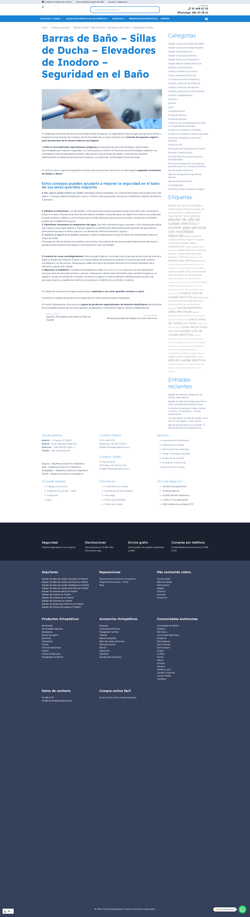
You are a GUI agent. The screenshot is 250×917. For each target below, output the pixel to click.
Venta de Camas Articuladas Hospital (186, 189)
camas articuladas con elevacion (182, 278)
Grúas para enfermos (109, 628)
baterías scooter (195, 257)
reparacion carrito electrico (186, 346)
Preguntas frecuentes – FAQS (61, 491)
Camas (45, 644)
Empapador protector (52, 657)
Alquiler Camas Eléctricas (180, 51)
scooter (200, 357)
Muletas (103, 635)
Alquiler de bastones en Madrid (57, 600)
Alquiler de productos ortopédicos (86, 18)
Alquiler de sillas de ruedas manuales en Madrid (65, 578)
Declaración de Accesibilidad (119, 491)
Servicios (117, 18)
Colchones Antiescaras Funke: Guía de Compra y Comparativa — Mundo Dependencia (186, 411)
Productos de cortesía (173, 458)
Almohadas (47, 625)
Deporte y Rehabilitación (180, 95)
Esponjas (103, 625)
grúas (171, 107)
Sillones (103, 647)
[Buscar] (157, 10)
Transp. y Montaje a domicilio (176, 453)
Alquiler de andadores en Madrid (57, 597)
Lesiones (161, 594)
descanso (173, 99)
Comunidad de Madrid (168, 625)
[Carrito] (206, 18)
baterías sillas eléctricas (182, 260)
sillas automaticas (188, 364)
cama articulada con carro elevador (185, 275)
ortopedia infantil (176, 111)
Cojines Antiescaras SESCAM (182, 75)
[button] (242, 909)
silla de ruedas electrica (187, 360)
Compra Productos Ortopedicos (184, 79)
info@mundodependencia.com (114, 447)
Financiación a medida (173, 444)
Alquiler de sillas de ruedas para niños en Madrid (65, 588)
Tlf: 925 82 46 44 (107, 462)
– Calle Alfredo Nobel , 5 (58, 447)
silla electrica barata (174, 364)
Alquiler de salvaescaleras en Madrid (59, 591)
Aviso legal (110, 495)
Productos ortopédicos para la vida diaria (188, 134)
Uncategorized (175, 185)
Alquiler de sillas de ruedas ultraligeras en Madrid (65, 585)
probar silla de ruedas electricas (185, 333)
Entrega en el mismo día (174, 462)
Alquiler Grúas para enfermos (182, 55)
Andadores (47, 632)
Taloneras (104, 654)
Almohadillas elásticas (52, 628)
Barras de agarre (50, 635)
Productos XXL (175, 144)
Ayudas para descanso (110, 657)
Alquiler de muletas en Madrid (56, 594)
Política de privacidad (115, 499)
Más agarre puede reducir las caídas (63, 193)
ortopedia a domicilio (181, 320)
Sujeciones (104, 650)
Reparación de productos (143, 18)
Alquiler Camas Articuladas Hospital (185, 47)
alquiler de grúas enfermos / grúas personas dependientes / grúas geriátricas (186, 212)
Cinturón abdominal (51, 647)
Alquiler (160, 588)
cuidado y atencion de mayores (183, 87)
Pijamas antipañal (107, 638)
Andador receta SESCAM (180, 67)
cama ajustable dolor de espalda (190, 268)
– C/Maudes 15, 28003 (57, 440)
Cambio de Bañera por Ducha (182, 71)
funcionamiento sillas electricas (185, 310)
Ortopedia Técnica (177, 115)
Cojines (45, 650)
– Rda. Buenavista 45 (56, 450)
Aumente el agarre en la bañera (61, 234)
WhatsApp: (113, 443)
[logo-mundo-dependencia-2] (50, 9)
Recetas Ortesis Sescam (180, 152)
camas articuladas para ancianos (186, 286)
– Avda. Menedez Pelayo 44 (59, 443)
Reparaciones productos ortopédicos (117, 578)
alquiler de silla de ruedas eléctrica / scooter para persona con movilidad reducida (187, 227)
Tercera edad (163, 578)
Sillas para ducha (107, 644)
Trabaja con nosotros (57, 486)
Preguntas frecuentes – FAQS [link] (113, 582)
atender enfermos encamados (192, 250)
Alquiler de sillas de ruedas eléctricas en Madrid (65, 582)
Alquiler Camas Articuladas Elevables (186, 43)
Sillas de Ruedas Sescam (180, 181)
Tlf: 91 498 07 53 (107, 440)
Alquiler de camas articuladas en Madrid (61, 607)
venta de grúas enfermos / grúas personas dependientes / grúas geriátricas (186, 367)
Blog (49, 499)
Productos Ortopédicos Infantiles (184, 130)
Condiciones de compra (116, 486)
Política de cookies (114, 504)
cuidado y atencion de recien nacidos (186, 91)
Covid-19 (161, 591)
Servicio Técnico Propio (173, 467)
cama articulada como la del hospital (187, 271)
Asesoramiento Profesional (175, 440)
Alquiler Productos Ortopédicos (183, 59)
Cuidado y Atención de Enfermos (184, 83)
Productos (162, 597)
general (172, 103)
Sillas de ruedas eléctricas (111, 641)
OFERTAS (165, 18)
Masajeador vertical (108, 632)
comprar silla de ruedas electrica (185, 295)
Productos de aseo (177, 119)
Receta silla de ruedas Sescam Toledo (186, 148)
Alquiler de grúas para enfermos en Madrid (62, 604)
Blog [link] (101, 585)
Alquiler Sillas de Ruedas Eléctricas (185, 63)
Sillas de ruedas (164, 582)
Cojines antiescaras (51, 654)
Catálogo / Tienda (50, 18)
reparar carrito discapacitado (182, 356)
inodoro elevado (114, 270)
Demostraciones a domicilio (175, 449)
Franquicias (52, 495)
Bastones (46, 638)
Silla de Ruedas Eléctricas (180, 170)
